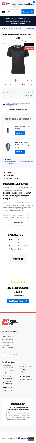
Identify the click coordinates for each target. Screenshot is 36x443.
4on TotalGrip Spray (22, 126)
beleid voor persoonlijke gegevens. (18, 419)
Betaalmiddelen (28, 161)
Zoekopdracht (28, 12)
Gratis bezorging (12, 104)
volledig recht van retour (10, 162)
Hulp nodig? (30, 28)
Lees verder (18, 222)
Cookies (16, 355)
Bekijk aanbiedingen (18, 23)
